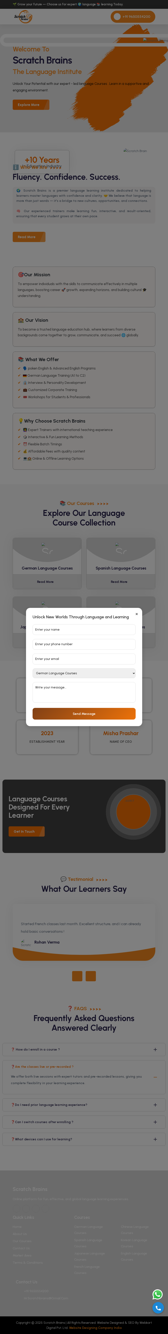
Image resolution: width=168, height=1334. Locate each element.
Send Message (84, 714)
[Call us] (158, 1308)
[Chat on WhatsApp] (154, 1294)
